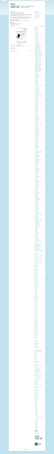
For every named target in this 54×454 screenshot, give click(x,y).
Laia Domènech (36, 146)
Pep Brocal (36, 326)
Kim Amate (36, 311)
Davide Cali (36, 272)
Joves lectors (36, 141)
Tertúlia (36, 230)
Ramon (36, 206)
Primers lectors (36, 203)
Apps (35, 42)
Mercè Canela (36, 172)
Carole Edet (36, 300)
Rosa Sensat (36, 211)
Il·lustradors (36, 129)
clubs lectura (36, 81)
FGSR (35, 109)
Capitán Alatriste (36, 344)
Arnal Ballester (36, 295)
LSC (35, 165)
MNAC (36, 173)
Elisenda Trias (36, 100)
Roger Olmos (36, 331)
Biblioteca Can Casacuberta (38, 52)
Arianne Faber (36, 294)
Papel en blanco (36, 401)
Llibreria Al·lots (36, 154)
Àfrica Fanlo (36, 291)
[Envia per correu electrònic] (17, 45)
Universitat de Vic (37, 233)
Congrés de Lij (36, 84)
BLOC (35, 352)
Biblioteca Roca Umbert (37, 62)
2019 (36, 412)
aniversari (36, 38)
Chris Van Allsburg (36, 301)
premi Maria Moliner (37, 199)
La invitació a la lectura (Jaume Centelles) (39, 366)
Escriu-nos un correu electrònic (38, 16)
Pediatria (36, 191)
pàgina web (36, 187)
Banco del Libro (36, 372)
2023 (36, 409)
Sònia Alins (36, 336)
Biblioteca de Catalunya (37, 57)
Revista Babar (36, 358)
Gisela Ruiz (36, 119)
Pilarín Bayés (36, 327)
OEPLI (35, 389)
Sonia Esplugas (36, 337)
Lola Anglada (36, 163)
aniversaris (36, 39)
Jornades (36, 138)
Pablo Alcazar (36, 322)
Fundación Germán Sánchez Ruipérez (38, 384)
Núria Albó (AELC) (36, 284)
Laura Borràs (36, 147)
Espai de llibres (36, 397)
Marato (36, 167)
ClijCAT (35, 378)
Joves (35, 140)
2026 (36, 406)
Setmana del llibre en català (38, 220)
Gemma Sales (36, 306)
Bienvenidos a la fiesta (37, 373)
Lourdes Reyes (36, 164)
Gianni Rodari (36, 274)
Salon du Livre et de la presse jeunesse (39, 214)
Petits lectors (36, 194)
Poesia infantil (36, 196)
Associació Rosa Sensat (37, 45)
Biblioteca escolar (37, 58)
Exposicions (36, 106)
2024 (36, 408)
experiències (36, 105)
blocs (35, 72)
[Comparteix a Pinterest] (20, 45)
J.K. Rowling (36, 132)
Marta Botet (36, 170)
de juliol (37, 414)
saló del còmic (36, 212)
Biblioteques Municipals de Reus (38, 68)
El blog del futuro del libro (37, 394)
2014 (36, 422)
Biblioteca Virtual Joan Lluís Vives (38, 246)
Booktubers (36, 74)
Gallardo (35, 305)
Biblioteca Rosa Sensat (37, 245)
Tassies (36, 227)
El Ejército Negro (36, 345)
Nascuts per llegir (36, 388)
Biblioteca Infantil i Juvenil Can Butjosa (39, 60)
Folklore (36, 114)
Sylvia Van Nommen (37, 341)
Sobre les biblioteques (37, 224)
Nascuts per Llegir (37, 181)
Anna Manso (36, 267)
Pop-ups (36, 197)
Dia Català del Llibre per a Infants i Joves (39, 94)
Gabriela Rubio (36, 304)
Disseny (36, 97)
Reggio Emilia (36, 208)
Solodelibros (36, 402)
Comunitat (36, 83)
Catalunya (36, 77)
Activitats (36, 32)
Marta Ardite (36, 169)
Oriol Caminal (36, 321)
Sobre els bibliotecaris (37, 222)
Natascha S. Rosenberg (37, 320)
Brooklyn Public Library (37, 75)
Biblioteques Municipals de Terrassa (39, 69)
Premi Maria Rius (37, 200)
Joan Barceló (36, 134)
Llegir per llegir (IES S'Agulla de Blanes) (39, 262)
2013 (36, 423)
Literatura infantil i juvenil (37, 150)
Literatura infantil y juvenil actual (38, 387)
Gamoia (35, 365)
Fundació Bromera (36, 383)
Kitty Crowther (36, 143)
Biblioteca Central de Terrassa (38, 55)
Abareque (36, 362)
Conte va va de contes (37, 86)
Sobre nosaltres (36, 225)
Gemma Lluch (36, 116)
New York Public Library (37, 182)
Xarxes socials (36, 239)
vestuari (36, 234)
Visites (36, 236)
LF (35, 149)
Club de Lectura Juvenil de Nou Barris (38, 257)
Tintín (35, 231)
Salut (35, 215)
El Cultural (36, 395)
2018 (36, 413)
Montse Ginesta (36, 176)
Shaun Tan (36, 287)
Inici (21, 50)
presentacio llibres (37, 202)
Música (36, 179)
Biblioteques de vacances (37, 65)
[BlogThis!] (18, 45)
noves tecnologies (37, 185)
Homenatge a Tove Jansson (38, 125)
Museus (36, 178)
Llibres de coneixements (37, 159)
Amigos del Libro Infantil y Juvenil (38, 351)
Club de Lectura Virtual (37, 259)
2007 (36, 428)
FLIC (35, 113)
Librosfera (36, 400)
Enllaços (36, 102)
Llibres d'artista (36, 158)
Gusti (35, 307)
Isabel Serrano (36, 131)
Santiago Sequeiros (37, 333)
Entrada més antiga (30, 50)
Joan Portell (36, 135)
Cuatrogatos (36, 355)
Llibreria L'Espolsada (37, 155)
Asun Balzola (36, 268)
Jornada (36, 137)
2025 (36, 407)
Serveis (36, 219)
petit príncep (36, 193)
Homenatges (36, 126)
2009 (36, 426)
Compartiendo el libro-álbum (37, 379)
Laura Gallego (36, 279)
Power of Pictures (12, 18)
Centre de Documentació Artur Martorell (39, 250)
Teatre (36, 228)
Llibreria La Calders (37, 156)
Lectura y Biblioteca (37, 367)
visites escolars (36, 237)
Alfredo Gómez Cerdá (37, 266)
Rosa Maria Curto (36, 332)
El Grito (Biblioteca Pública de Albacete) (39, 260)
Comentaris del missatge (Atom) (16, 51)
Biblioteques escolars (37, 66)
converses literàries (37, 88)
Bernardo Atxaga (36, 269)
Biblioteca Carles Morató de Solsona (39, 53)
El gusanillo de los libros (37, 396)
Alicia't (36, 36)
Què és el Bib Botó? (37, 12)
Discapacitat (36, 96)
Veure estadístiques (37, 431)
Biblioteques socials (37, 71)
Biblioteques (36, 63)
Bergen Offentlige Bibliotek (38, 48)
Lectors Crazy (36, 261)
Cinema (36, 78)
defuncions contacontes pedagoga (38, 92)
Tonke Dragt (36, 288)
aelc (35, 33)
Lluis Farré (36, 315)
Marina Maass (36, 317)
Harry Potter (36, 123)
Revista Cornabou (36, 359)
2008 (35, 30)
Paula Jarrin (36, 190)
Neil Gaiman (36, 283)
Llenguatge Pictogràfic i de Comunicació (39, 152)
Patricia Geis (36, 325)
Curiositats (36, 91)
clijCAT (36, 80)
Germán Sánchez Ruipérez (38, 117)
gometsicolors (36, 120)
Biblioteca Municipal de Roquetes (38, 244)
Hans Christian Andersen (37, 122)
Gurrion (35, 385)
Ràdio (35, 205)
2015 (36, 421)
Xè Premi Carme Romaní (37, 240)
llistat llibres (36, 161)
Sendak (36, 217)
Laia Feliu (36, 312)
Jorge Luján (36, 277)
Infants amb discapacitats (37, 130)
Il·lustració (36, 128)
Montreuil (36, 175)
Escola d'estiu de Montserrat (38, 103)
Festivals (36, 108)
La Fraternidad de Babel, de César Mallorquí (39, 278)
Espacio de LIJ (36, 382)
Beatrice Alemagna (37, 47)
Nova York (36, 184)
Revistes (36, 209)
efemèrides (36, 99)
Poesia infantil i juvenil (37, 390)
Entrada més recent (12, 50)
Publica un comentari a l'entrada (14, 49)
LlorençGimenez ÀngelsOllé (38, 162)
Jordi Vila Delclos (36, 310)
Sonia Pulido (36, 338)
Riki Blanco (36, 330)
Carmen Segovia (36, 299)
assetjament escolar (37, 44)
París (35, 188)
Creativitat (36, 89)
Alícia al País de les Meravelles (38, 35)
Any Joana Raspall (37, 41)
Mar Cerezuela (36, 316)
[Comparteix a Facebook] (19, 45)
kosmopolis (36, 144)
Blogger (29, 449)
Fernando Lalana (36, 273)
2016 (36, 420)
